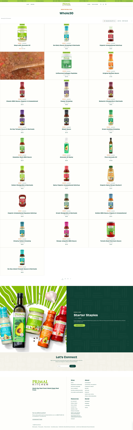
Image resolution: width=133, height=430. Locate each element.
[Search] (100, 4)
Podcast (87, 392)
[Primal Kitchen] (66, 4)
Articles (87, 390)
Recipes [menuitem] (32, 4)
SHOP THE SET (79, 325)
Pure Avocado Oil (111, 144)
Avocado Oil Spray (66, 148)
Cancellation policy (54, 426)
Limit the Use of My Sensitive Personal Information (85, 426)
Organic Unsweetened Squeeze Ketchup (22, 201)
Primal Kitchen (38, 424)
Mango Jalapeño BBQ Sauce (66, 237)
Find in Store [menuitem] (95, 4)
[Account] (103, 4)
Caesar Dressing (66, 90)
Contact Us (73, 407)
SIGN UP (72, 366)
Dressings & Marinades (76, 384)
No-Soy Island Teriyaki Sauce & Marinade (22, 264)
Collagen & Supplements (77, 392)
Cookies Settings (37, 419)
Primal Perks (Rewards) (90, 396)
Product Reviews (75, 410)
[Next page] (70, 279)
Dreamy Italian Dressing (22, 233)
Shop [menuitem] (28, 4)
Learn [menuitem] (88, 4)
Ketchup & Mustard (75, 386)
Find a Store (74, 405)
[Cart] (105, 4)
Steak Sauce (66, 122)
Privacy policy (40, 426)
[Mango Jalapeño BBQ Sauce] (66, 233)
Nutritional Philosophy (90, 384)
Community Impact (89, 386)
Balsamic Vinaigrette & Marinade (111, 90)
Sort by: (119, 20)
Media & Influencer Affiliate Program (75, 413)
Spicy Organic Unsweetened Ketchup (66, 175)
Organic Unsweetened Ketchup (111, 34)
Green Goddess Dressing (111, 120)
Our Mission (88, 382)
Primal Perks (74, 403)
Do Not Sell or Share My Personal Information (67, 426)
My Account (74, 401)
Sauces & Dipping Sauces (77, 390)
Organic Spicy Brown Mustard (110, 180)
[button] (22, 44)
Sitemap (73, 418)
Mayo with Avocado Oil (22, 32)
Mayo (72, 382)
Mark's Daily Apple (89, 394)
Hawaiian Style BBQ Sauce (22, 149)
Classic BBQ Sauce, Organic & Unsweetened (22, 90)
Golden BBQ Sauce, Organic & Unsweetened (111, 208)
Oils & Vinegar (74, 388)
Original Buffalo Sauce (111, 60)
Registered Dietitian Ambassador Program (76, 416)
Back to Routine (41, 1)
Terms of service (47, 426)
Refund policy (34, 426)
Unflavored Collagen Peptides (66, 65)
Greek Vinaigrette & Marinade (66, 203)
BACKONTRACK (5, 1)
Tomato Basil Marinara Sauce (111, 236)
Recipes (86, 388)
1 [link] (62, 278)
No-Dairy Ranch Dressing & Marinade (66, 31)
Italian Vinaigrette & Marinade (22, 175)
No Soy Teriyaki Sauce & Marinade (22, 121)
